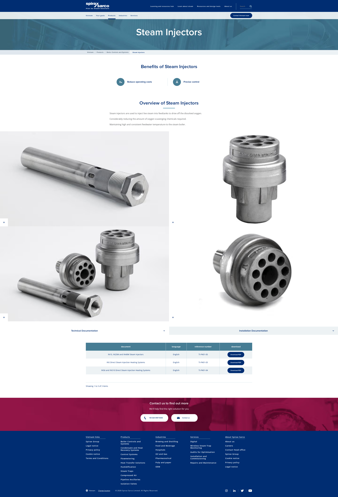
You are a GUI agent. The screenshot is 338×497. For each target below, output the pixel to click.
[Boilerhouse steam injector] (84, 178)
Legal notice (92, 445)
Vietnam (90, 52)
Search (251, 6)
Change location (104, 490)
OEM (158, 466)
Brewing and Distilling (167, 441)
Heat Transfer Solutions (133, 463)
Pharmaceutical (163, 458)
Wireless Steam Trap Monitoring (200, 446)
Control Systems (129, 454)
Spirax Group (92, 441)
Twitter (242, 490)
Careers (229, 445)
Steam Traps (127, 471)
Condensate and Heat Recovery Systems (132, 449)
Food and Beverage (165, 445)
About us (229, 441)
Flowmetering (128, 458)
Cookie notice (93, 454)
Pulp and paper (163, 462)
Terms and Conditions (97, 458)
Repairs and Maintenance (203, 463)
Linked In (234, 490)
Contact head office (235, 450)
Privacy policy (93, 450)
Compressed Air (129, 475)
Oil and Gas (161, 454)
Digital (193, 441)
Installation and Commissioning (198, 457)
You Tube (250, 490)
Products (100, 52)
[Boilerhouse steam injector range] (84, 273)
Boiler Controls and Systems (118, 52)
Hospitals (160, 450)
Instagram (226, 490)
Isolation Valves (129, 483)
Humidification (128, 467)
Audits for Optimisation (202, 452)
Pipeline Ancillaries (130, 479)
